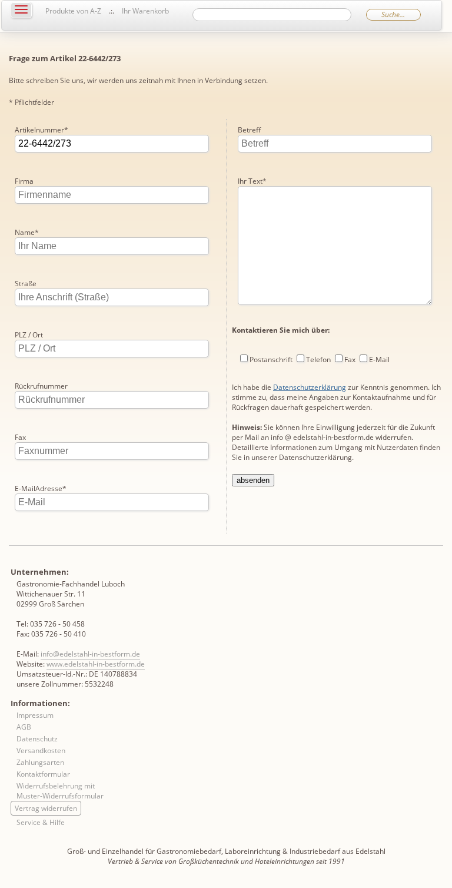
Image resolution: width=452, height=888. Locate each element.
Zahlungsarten (40, 762)
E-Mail (379, 359)
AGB (23, 727)
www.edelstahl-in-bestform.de (95, 664)
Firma (24, 181)
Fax (20, 437)
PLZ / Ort (29, 335)
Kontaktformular (43, 774)
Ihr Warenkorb (145, 11)
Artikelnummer (41, 130)
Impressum (35, 715)
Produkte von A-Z (73, 11)
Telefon (318, 359)
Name (27, 232)
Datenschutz (37, 739)
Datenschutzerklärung (309, 387)
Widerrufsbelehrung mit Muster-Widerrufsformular (60, 791)
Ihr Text (252, 181)
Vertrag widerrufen (46, 808)
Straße (25, 284)
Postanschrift (271, 359)
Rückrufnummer (41, 386)
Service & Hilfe (40, 822)
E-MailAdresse (41, 488)
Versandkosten (40, 750)
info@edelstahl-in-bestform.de (90, 654)
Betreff (249, 130)
